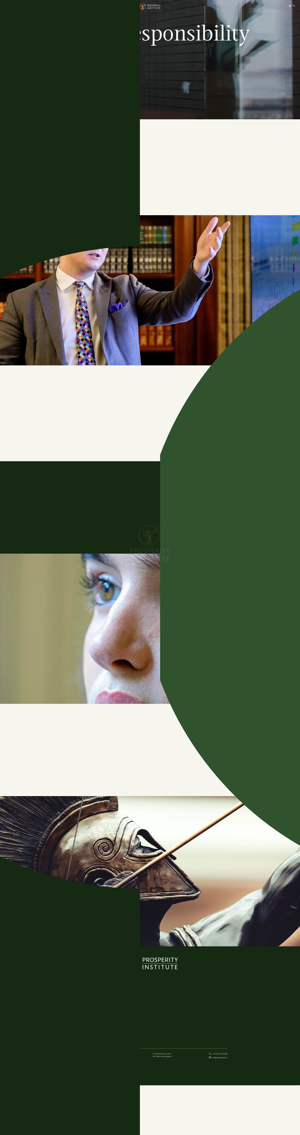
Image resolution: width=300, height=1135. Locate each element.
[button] (9, 5)
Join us (297, 568)
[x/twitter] (97, 1092)
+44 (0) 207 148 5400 (218, 1103)
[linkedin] (108, 1092)
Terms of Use (89, 1103)
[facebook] (103, 1092)
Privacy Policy (77, 1103)
